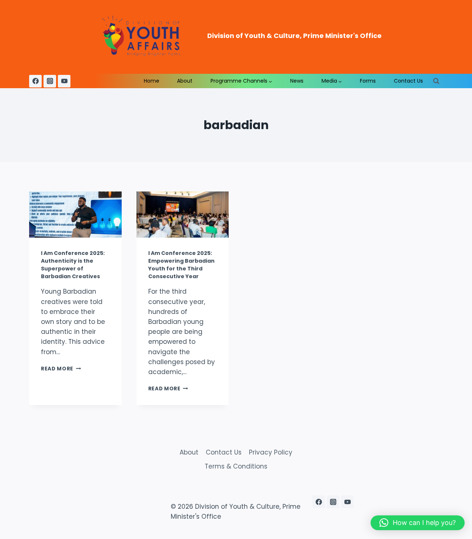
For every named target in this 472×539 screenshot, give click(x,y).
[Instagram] (50, 81)
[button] (418, 522)
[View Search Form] (436, 81)
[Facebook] (35, 81)
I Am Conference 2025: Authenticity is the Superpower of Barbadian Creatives (73, 264)
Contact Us (408, 80)
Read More (61, 368)
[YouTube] (64, 81)
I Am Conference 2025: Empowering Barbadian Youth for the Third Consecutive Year (181, 264)
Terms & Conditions (236, 466)
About (184, 80)
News (296, 80)
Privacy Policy (270, 452)
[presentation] (75, 214)
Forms (368, 80)
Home (151, 80)
